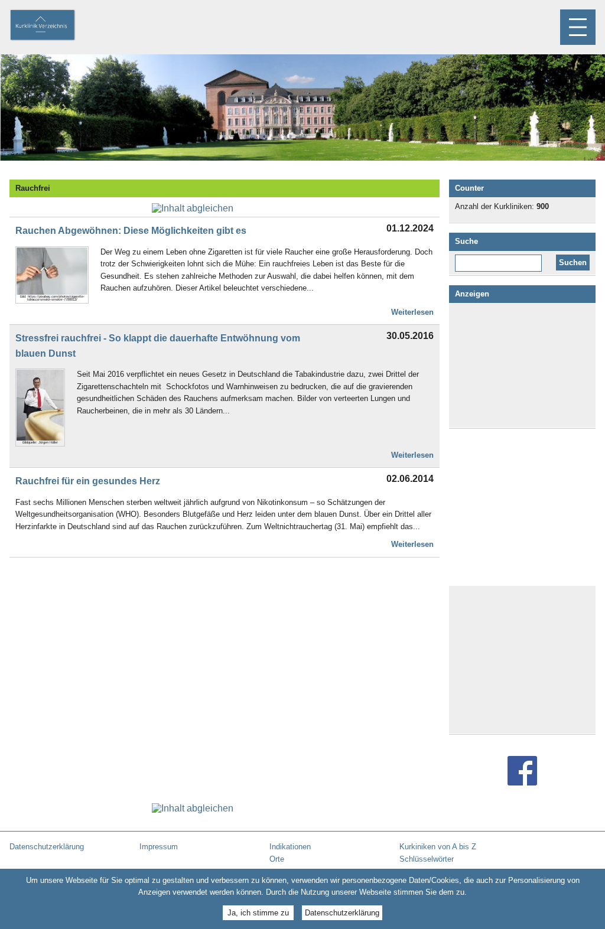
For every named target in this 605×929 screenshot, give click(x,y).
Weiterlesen (412, 312)
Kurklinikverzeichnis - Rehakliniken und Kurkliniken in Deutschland (52, 26)
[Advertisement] (522, 366)
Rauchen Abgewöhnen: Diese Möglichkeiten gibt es (130, 231)
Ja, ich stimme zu (258, 912)
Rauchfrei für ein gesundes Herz (87, 481)
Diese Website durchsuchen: (500, 258)
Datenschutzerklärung (342, 912)
